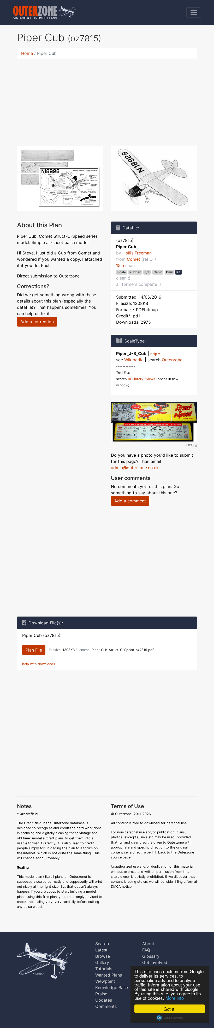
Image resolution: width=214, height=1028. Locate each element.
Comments (106, 1006)
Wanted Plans (108, 975)
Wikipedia (134, 359)
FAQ (146, 950)
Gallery (102, 962)
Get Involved (154, 962)
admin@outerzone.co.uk (135, 467)
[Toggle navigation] (193, 12)
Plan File (34, 650)
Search (102, 943)
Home (27, 53)
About (148, 943)
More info (174, 998)
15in (120, 265)
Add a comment (130, 500)
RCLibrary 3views (141, 379)
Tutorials (103, 968)
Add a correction (37, 321)
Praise (101, 993)
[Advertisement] (107, 99)
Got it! (170, 1009)
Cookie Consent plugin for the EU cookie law (170, 1018)
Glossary (150, 956)
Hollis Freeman (137, 252)
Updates (103, 1000)
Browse (102, 956)
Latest (101, 950)
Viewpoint (105, 981)
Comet (133, 259)
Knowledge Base (111, 987)
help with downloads (38, 664)
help (154, 354)
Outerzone (172, 359)
